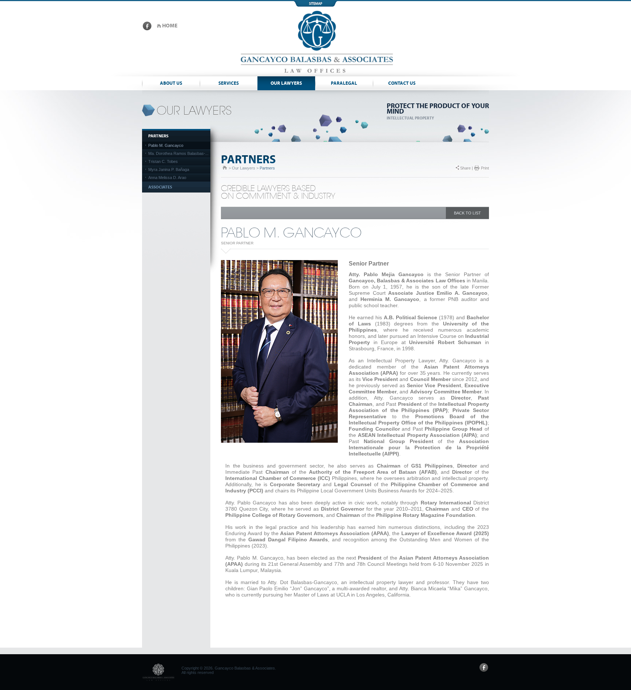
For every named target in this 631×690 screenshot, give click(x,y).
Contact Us (402, 83)
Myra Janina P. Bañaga (168, 169)
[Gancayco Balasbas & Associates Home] (315, 74)
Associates (160, 187)
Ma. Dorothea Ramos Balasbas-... (178, 153)
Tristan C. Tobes (163, 161)
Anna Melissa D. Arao (167, 177)
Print (485, 168)
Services (228, 83)
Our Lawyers (286, 83)
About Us (171, 83)
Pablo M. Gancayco (165, 145)
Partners (158, 136)
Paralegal (344, 83)
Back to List (467, 213)
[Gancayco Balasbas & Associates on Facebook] (147, 28)
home (169, 25)
